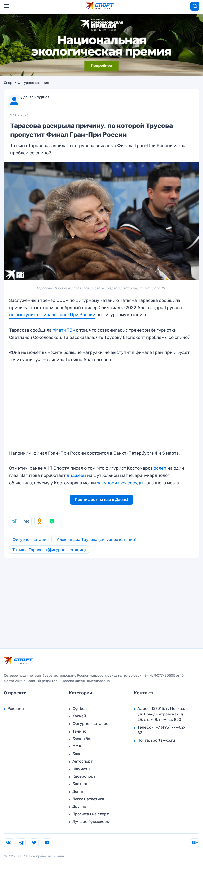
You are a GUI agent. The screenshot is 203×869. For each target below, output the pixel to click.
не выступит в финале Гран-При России (52, 314)
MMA (76, 746)
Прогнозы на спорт (90, 814)
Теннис (79, 731)
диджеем (76, 475)
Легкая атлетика (88, 799)
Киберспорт (83, 776)
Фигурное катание (33, 83)
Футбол (79, 708)
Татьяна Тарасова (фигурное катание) (49, 549)
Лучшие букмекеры (91, 821)
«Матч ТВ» (63, 330)
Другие (79, 806)
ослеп (160, 468)
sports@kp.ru (163, 740)
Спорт (9, 83)
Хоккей (79, 716)
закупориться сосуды (120, 483)
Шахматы (81, 769)
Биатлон (80, 783)
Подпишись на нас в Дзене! (101, 499)
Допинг (79, 791)
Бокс (76, 753)
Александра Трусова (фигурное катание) (96, 539)
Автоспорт (82, 761)
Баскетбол (82, 738)
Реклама (15, 708)
